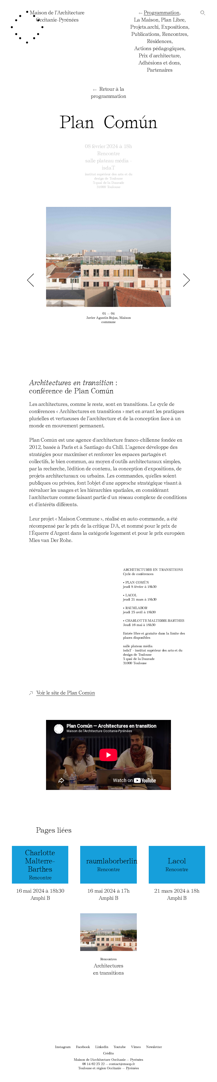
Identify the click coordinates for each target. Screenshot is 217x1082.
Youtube (120, 1046)
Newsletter (154, 1046)
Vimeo (136, 1046)
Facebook (83, 1046)
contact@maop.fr (122, 1063)
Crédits (108, 1053)
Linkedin (101, 1046)
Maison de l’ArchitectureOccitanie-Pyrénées (57, 16)
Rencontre (108, 153)
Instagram (63, 1046)
